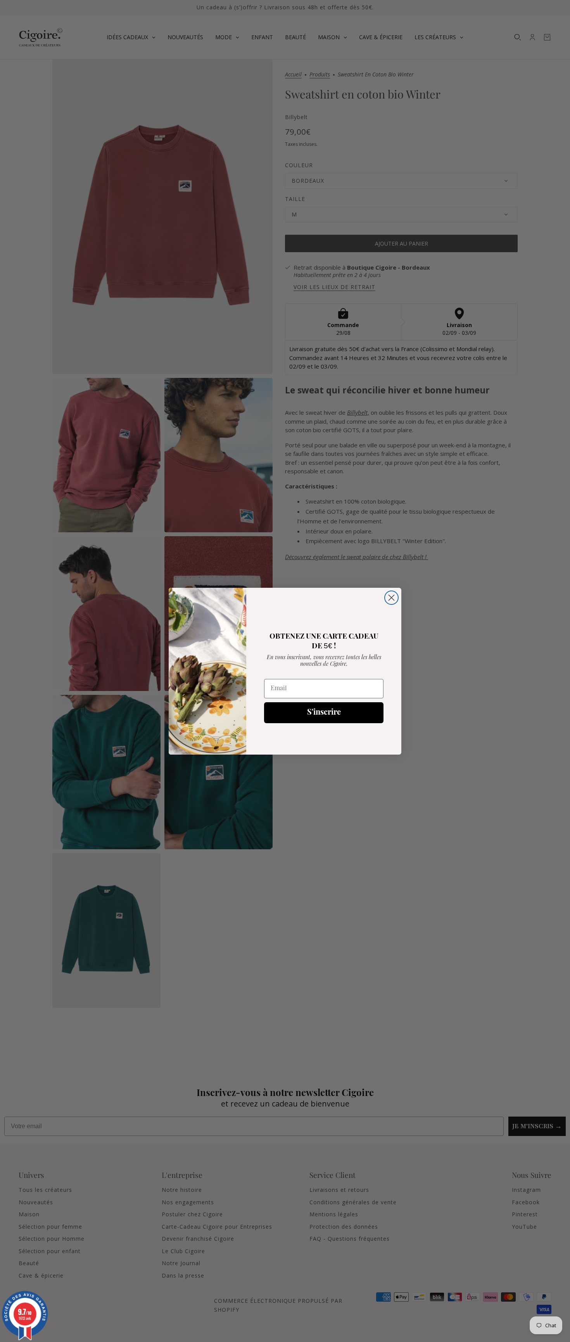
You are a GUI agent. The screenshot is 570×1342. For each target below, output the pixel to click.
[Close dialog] (391, 597)
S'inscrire (324, 713)
